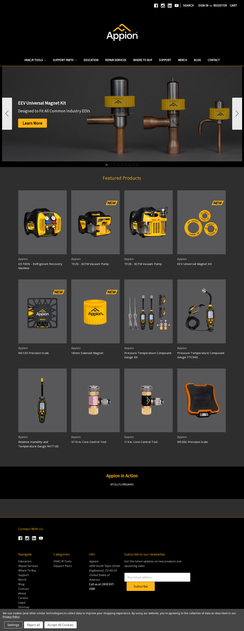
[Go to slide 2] (237, 114)
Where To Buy (142, 60)
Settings (13, 625)
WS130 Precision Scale (33, 353)
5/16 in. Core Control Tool (88, 442)
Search (188, 5)
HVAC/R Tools (33, 60)
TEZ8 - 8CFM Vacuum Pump (143, 264)
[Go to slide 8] (133, 165)
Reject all (33, 625)
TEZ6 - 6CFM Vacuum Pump (90, 264)
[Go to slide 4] (118, 165)
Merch (182, 60)
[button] (32, 123)
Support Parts (63, 60)
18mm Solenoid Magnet (87, 353)
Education (91, 60)
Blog (197, 60)
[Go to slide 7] (129, 165)
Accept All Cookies (60, 625)
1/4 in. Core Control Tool (140, 442)
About (22, 593)
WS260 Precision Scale (192, 442)
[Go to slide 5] (122, 165)
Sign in (203, 5)
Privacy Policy (11, 616)
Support (165, 60)
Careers (23, 598)
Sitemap (23, 607)
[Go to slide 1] (107, 165)
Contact (214, 60)
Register (220, 5)
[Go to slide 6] (126, 165)
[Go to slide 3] (114, 165)
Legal (22, 602)
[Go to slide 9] (7, 114)
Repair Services (115, 60)
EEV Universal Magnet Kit (194, 264)
